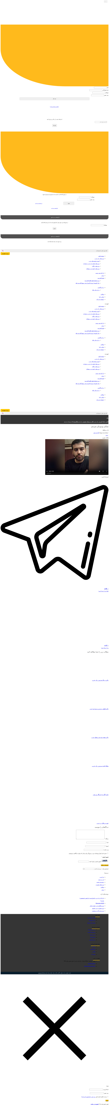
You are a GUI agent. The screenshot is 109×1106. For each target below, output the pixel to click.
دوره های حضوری (100, 884)
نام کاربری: (105, 1089)
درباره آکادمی (101, 287)
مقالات (102, 294)
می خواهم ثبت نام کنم (38, 203)
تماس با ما (101, 297)
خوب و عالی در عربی (102, 823)
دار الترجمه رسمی (99, 273)
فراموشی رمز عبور (54, 208)
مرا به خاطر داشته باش (101, 1096)
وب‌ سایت (106, 849)
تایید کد (54, 125)
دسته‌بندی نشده (100, 882)
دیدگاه (106, 838)
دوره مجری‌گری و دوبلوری (98, 911)
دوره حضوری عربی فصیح (98, 908)
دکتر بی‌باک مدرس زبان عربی (100, 680)
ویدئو (103, 275)
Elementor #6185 (100, 903)
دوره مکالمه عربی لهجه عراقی (97, 905)
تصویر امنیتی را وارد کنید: (95, 861)
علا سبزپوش (96, 432)
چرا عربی (102, 877)
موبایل (106, 92)
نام (107, 87)
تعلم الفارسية (101, 278)
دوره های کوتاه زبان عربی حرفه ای (91, 263)
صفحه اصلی (101, 256)
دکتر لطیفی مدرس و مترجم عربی (99, 709)
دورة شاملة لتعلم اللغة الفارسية (92, 280)
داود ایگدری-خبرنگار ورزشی (100, 794)
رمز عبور (106, 95)
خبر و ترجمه (101, 879)
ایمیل (106, 846)
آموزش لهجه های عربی (94, 261)
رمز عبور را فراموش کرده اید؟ (88, 1096)
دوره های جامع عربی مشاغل (93, 268)
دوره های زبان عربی (99, 258)
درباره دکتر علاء (96, 290)
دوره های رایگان (96, 266)
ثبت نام (54, 98)
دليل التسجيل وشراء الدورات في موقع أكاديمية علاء (88, 283)
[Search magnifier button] (3, 250)
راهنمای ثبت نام (100, 299)
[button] (54, 304)
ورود (69, 203)
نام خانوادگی (105, 90)
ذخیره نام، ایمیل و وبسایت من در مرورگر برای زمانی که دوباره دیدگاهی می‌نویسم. (88, 853)
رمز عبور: (106, 1093)
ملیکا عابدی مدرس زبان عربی (100, 766)
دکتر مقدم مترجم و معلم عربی (99, 737)
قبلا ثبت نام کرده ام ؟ (54, 106)
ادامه (54, 228)
